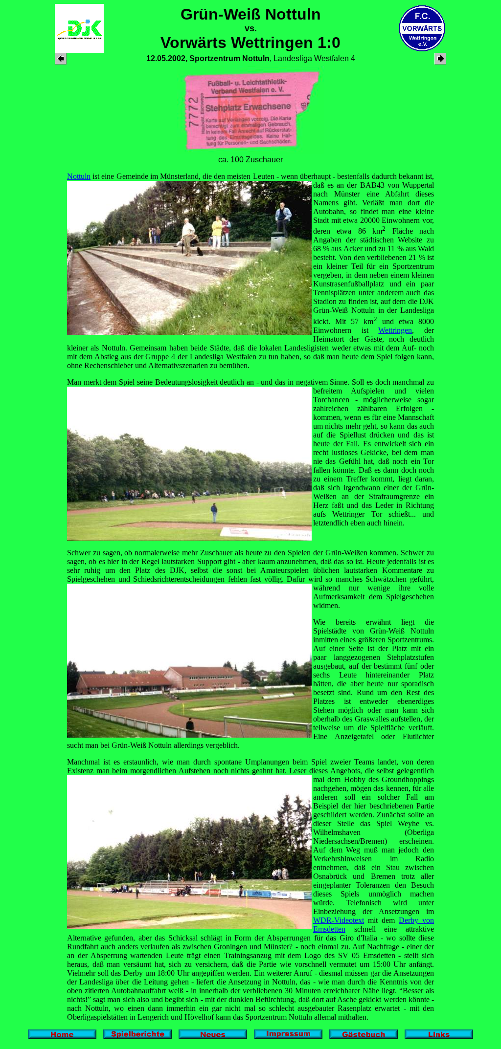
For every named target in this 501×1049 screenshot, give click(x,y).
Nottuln (79, 176)
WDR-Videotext (338, 920)
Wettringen (395, 330)
